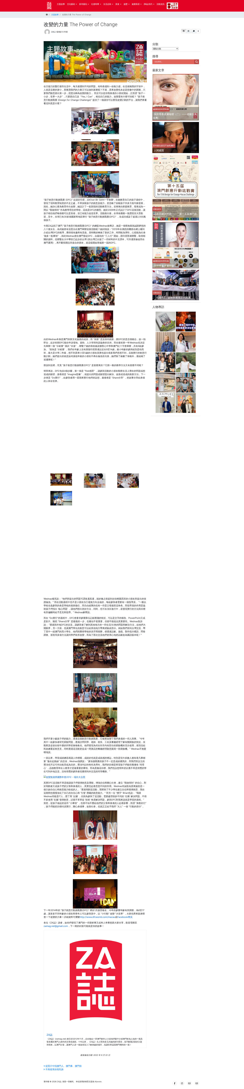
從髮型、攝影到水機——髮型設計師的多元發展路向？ (166, 398)
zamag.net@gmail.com (56, 926)
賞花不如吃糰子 (168, 145)
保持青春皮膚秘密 (164, 265)
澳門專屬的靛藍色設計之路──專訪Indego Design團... (186, 378)
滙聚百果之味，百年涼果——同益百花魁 (166, 378)
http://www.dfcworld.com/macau (97, 917)
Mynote (98, 1081)
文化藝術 (71, 4)
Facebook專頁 (124, 917)
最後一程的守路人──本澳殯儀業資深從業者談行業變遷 (186, 317)
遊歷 (126, 4)
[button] (183, 31)
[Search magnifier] (196, 61)
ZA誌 (53, 32)
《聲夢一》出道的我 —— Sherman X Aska (186, 357)
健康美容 (136, 4)
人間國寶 (159, 150)
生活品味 (107, 4)
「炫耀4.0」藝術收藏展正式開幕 (172, 297)
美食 (117, 4)
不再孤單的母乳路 (54, 1069)
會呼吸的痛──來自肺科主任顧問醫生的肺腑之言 (186, 337)
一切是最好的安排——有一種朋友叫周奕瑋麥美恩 (186, 398)
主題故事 (61, 4)
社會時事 (95, 4)
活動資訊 (161, 4)
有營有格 (165, 109)
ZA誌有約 (148, 4)
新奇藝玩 (83, 4)
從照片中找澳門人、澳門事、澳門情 (63, 1066)
